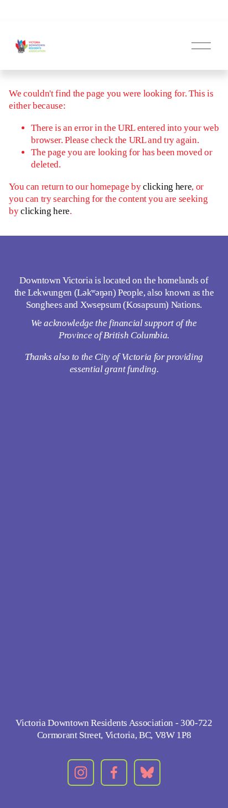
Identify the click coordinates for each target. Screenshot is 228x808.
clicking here (167, 186)
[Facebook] (114, 772)
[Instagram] (81, 772)
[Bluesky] (147, 772)
